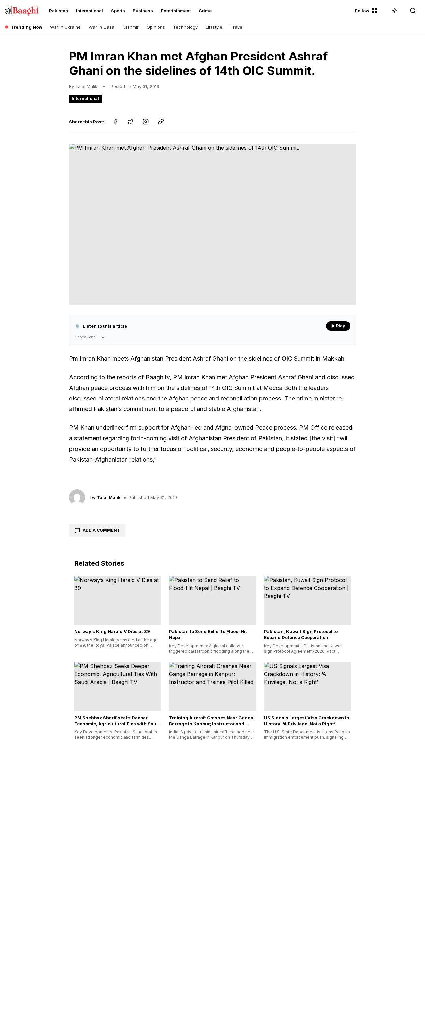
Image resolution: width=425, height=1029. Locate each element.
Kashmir (130, 27)
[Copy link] (161, 121)
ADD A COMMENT (101, 530)
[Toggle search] (413, 10)
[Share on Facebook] (115, 121)
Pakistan (58, 10)
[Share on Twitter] (130, 121)
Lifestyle (214, 27)
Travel (236, 27)
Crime (205, 10)
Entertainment (176, 10)
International (89, 10)
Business (143, 10)
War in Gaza (101, 27)
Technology (185, 27)
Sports (118, 10)
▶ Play (338, 325)
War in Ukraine (65, 27)
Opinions (156, 27)
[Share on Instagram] (145, 121)
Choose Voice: (85, 337)
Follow (362, 10)
